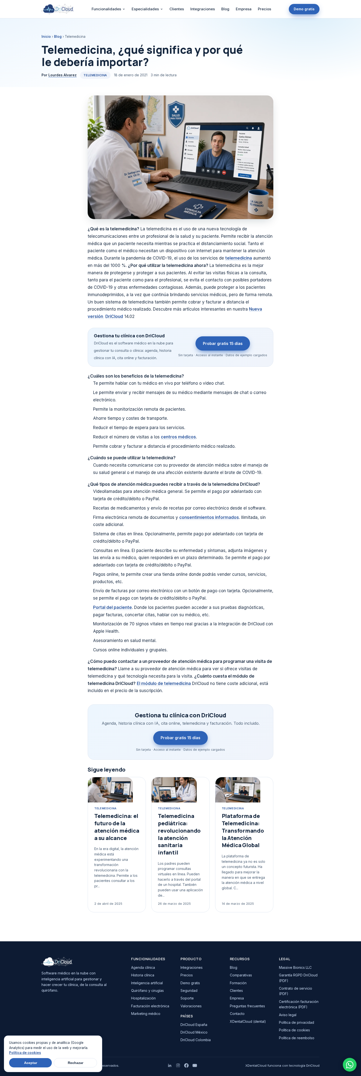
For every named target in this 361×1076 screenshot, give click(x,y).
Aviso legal (287, 1015)
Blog (225, 9)
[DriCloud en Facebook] (186, 1065)
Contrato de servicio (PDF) (295, 991)
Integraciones (202, 9)
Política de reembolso (296, 1038)
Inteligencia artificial (147, 983)
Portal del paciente (112, 607)
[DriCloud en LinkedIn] (169, 1065)
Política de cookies (294, 1030)
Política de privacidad (296, 1022)
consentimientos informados (209, 517)
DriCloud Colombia (195, 1040)
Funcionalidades (106, 9)
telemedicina (238, 258)
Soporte (187, 998)
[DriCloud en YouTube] (195, 1065)
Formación (238, 983)
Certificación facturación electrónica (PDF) (299, 1004)
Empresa (243, 9)
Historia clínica (142, 975)
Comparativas (241, 975)
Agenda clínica (143, 967)
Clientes (176, 9)
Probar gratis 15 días (223, 343)
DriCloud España (193, 1025)
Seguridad (188, 990)
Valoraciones (191, 1006)
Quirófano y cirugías (147, 990)
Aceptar (30, 1063)
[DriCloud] (82, 962)
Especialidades (145, 9)
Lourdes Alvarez (62, 75)
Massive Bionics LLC (295, 967)
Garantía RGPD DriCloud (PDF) (298, 978)
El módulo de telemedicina (164, 683)
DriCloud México (194, 1032)
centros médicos (178, 436)
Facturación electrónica (150, 1006)
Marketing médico (145, 1013)
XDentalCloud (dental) (248, 1021)
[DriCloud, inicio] (58, 9)
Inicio (46, 37)
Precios (264, 9)
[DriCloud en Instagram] (178, 1065)
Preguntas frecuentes (247, 1006)
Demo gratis (304, 9)
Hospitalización (143, 998)
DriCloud (114, 316)
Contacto (237, 1013)
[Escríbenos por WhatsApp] (350, 1065)
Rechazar (75, 1063)
